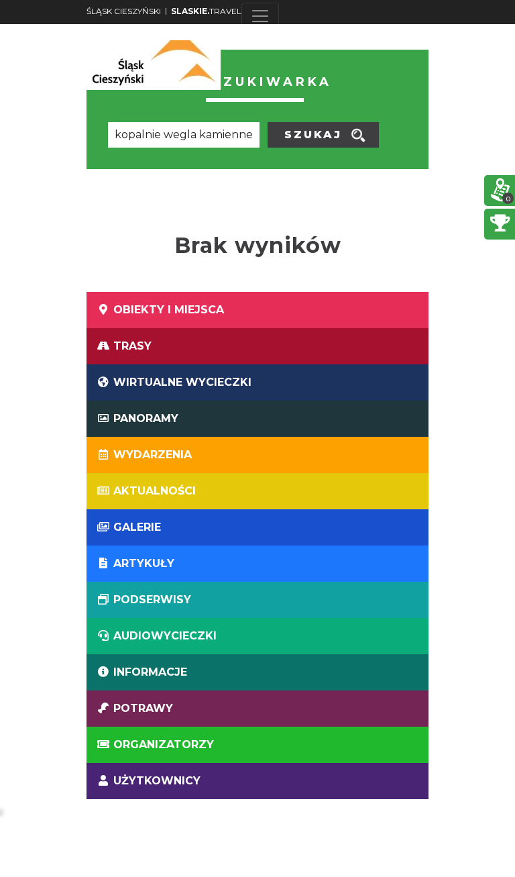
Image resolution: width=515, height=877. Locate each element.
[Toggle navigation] (260, 16)
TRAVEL (206, 11)
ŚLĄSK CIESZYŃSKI (124, 11)
